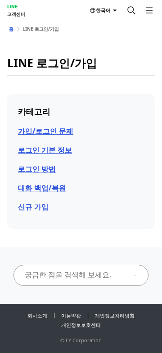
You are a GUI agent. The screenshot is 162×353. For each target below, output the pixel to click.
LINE (12, 6)
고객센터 (16, 14)
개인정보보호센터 (81, 324)
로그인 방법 (37, 169)
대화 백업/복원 (42, 188)
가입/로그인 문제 (45, 131)
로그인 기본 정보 (45, 150)
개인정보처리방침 (115, 315)
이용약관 (71, 315)
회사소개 (37, 315)
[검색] (131, 10)
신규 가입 (33, 207)
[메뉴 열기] (149, 10)
